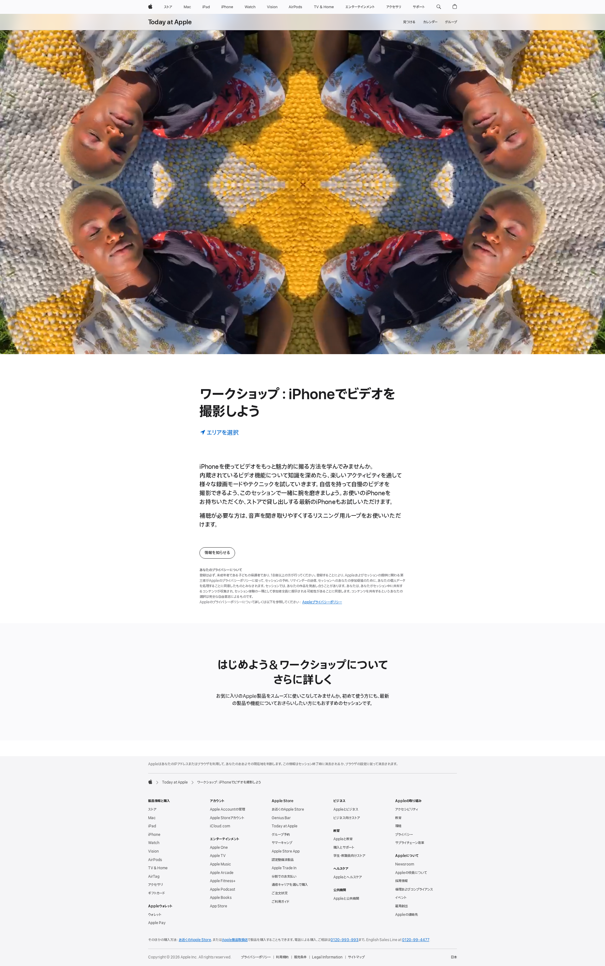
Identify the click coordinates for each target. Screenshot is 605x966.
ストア (152, 809)
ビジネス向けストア (346, 818)
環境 (398, 826)
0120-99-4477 (415, 940)
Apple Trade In (284, 868)
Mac (152, 818)
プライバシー (404, 834)
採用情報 (401, 881)
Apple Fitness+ (223, 881)
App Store (218, 906)
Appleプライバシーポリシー (322, 602)
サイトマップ (356, 957)
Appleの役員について (411, 873)
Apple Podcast (222, 889)
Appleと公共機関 (346, 898)
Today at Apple (170, 22)
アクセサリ (155, 885)
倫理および (414, 889)
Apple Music (220, 864)
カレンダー (430, 22)
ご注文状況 (279, 893)
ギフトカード (156, 893)
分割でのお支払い (284, 876)
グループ (451, 22)
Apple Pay (157, 923)
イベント (400, 897)
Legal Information (327, 957)
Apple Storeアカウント (227, 818)
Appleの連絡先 (406, 914)
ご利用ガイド (280, 902)
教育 (398, 818)
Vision (153, 851)
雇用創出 (401, 906)
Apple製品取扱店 (235, 940)
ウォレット (154, 914)
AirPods (155, 860)
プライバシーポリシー (256, 957)
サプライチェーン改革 (409, 843)
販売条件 (300, 957)
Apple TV (218, 856)
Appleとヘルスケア (347, 877)
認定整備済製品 (283, 860)
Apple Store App (286, 851)
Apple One (219, 847)
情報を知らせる (217, 552)
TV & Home (158, 868)
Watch (153, 843)
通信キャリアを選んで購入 (290, 885)
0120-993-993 (345, 940)
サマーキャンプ (282, 843)
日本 (454, 957)
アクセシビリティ (406, 809)
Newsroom (404, 864)
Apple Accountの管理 (227, 809)
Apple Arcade (221, 873)
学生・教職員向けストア (349, 856)
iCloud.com (220, 826)
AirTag (153, 876)
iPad (152, 826)
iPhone (154, 834)
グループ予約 (281, 834)
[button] (439, 7)
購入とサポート (343, 847)
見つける (409, 22)
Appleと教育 (343, 839)
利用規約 (282, 957)
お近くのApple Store (288, 809)
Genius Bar (281, 818)
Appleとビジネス (345, 809)
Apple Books (221, 897)
